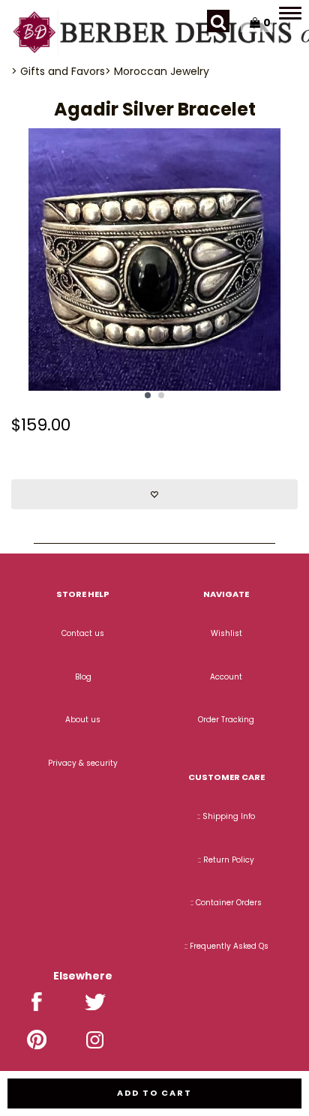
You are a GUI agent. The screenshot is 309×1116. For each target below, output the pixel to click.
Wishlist (226, 633)
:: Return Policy (226, 860)
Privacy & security (83, 763)
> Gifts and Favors (58, 71)
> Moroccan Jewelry (157, 71)
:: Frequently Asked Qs (226, 946)
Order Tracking (226, 719)
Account (226, 676)
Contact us (83, 633)
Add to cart (154, 1093)
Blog (83, 676)
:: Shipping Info (226, 816)
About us (82, 719)
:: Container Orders (226, 902)
